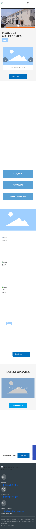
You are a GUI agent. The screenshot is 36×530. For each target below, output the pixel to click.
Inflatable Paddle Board (18, 67)
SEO (19, 521)
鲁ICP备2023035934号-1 (8, 526)
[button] (18, 26)
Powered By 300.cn (12, 521)
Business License (26, 521)
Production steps (12, 425)
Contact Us (8, 448)
